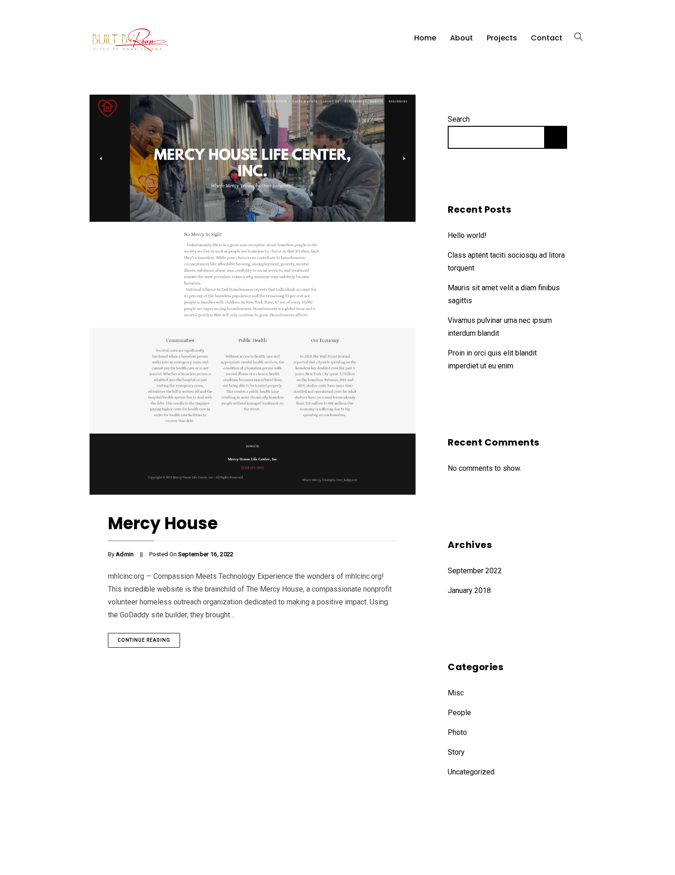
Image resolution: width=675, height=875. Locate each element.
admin (125, 554)
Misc (456, 693)
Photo (457, 732)
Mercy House (163, 523)
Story (456, 752)
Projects (502, 38)
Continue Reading (144, 640)
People (459, 712)
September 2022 (475, 570)
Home (425, 38)
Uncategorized (471, 772)
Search (459, 119)
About (461, 38)
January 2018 (469, 590)
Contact (546, 38)
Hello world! (467, 235)
